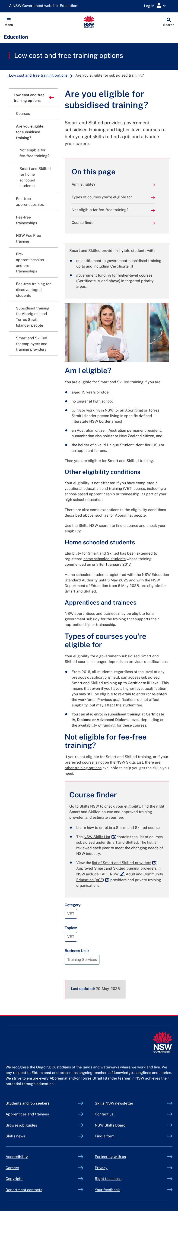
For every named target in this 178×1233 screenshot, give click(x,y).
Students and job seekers (27, 1103)
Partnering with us (110, 1157)
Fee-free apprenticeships (30, 202)
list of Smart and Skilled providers (124, 863)
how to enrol (97, 827)
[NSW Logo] (89, 22)
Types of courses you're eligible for (102, 197)
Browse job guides (21, 1125)
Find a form (104, 1136)
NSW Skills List (100, 837)
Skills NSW (88, 525)
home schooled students (104, 559)
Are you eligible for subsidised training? (29, 132)
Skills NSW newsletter (125, 1103)
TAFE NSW (112, 874)
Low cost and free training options (68, 55)
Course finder (83, 222)
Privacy (101, 1168)
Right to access (108, 1179)
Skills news (15, 1136)
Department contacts (24, 1190)
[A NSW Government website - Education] (44, 6)
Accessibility (17, 1157)
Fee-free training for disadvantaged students (33, 290)
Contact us (104, 1114)
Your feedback (107, 1190)
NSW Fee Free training (28, 238)
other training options (83, 768)
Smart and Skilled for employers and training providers (32, 344)
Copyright (14, 1179)
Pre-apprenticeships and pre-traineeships (30, 262)
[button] (8, 22)
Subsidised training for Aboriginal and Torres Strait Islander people (32, 317)
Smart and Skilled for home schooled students (35, 177)
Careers (12, 1168)
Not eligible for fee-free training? (100, 210)
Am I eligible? (83, 184)
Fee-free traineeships (26, 220)
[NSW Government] (162, 1042)
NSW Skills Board (110, 1125)
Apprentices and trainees (27, 1114)
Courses (23, 113)
